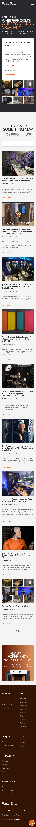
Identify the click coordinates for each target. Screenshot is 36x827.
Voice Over (23, 709)
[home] (9, 3)
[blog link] (18, 175)
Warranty (5, 761)
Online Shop (6, 708)
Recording (23, 702)
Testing (22, 723)
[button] (32, 4)
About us (5, 742)
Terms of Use (5, 815)
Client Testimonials (8, 745)
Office (22, 716)
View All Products (7, 712)
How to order (6, 768)
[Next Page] (24, 631)
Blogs (22, 746)
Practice (22, 713)
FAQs (4, 771)
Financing (5, 764)
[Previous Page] (11, 631)
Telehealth (23, 726)
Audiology (23, 699)
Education (23, 720)
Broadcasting (24, 706)
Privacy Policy (15, 815)
